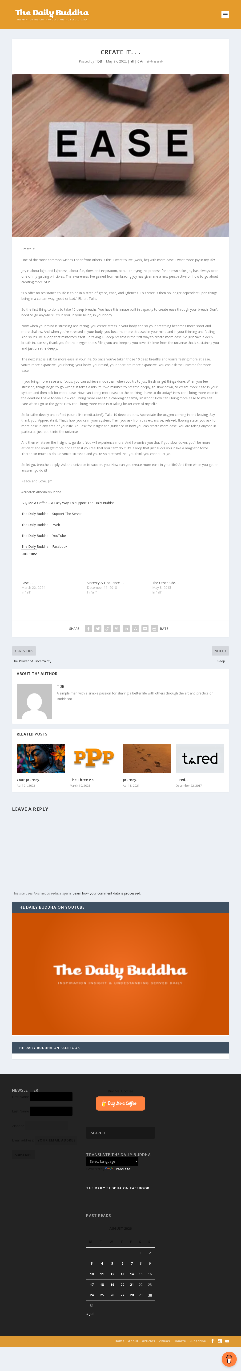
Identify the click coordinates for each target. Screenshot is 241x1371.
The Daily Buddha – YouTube (43, 535)
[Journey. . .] (147, 758)
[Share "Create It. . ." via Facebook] (88, 628)
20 (122, 1284)
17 (92, 1284)
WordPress (83, 1341)
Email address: (23, 1140)
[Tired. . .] (200, 758)
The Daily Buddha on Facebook (48, 1047)
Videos (164, 1341)
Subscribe (197, 1341)
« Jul (89, 1314)
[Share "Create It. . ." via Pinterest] (116, 628)
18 (102, 1284)
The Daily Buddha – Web (40, 524)
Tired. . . (183, 779)
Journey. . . (132, 779)
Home (120, 1341)
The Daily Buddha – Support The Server (51, 513)
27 (122, 1295)
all (132, 61)
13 (122, 1274)
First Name (20, 1097)
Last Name (20, 1111)
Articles (148, 1341)
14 (132, 1274)
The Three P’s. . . (84, 779)
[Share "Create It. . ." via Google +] (107, 628)
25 (102, 1295)
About (133, 1341)
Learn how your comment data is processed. (106, 893)
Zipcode (18, 1126)
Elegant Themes (42, 1341)
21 (132, 1284)
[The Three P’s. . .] (94, 758)
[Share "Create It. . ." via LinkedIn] (126, 628)
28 (132, 1295)
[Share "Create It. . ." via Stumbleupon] (135, 628)
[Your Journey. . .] (41, 758)
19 (112, 1284)
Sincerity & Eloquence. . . (105, 583)
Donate (179, 1341)
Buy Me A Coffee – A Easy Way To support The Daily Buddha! (68, 503)
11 (102, 1274)
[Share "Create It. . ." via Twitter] (98, 628)
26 (112, 1295)
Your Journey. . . (31, 779)
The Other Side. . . (165, 583)
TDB (98, 61)
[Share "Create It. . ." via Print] (154, 628)
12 (112, 1274)
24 (92, 1295)
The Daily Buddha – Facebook (44, 546)
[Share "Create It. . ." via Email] (145, 628)
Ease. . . (27, 583)
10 (92, 1274)
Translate (122, 1169)
